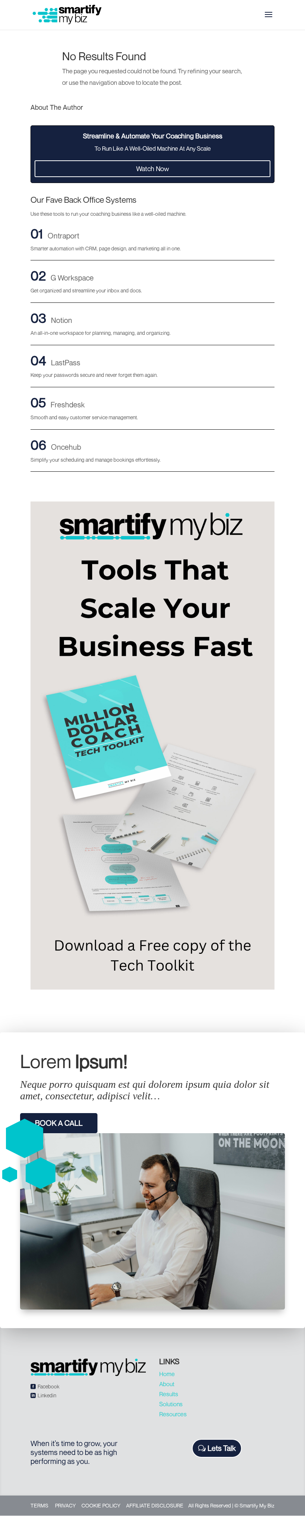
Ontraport (63, 235)
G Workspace (72, 277)
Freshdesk (68, 404)
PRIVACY (65, 1505)
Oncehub (66, 447)
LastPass (65, 362)
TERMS (39, 1505)
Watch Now (152, 168)
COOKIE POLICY (101, 1505)
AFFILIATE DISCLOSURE (154, 1505)
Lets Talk (222, 1448)
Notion (61, 320)
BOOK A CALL (59, 1123)
